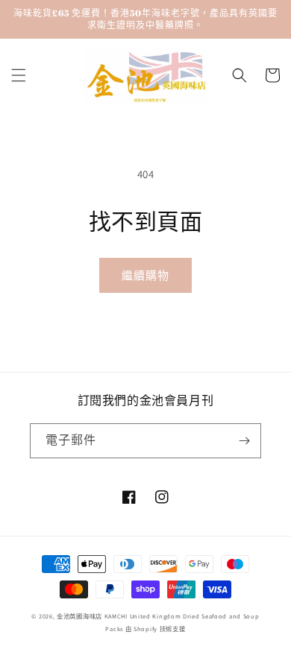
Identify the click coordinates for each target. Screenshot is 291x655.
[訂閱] (244, 440)
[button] (18, 75)
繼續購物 (145, 275)
